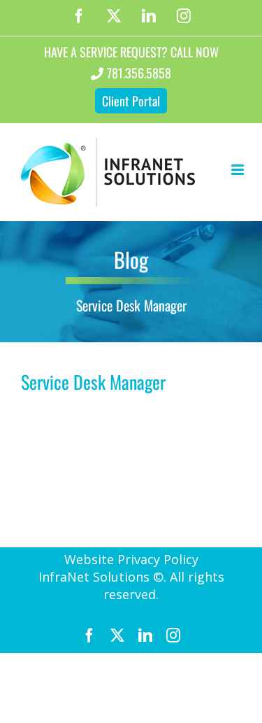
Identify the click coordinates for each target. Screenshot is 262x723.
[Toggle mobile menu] (238, 169)
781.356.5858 (139, 73)
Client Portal (131, 101)
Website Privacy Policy (131, 559)
